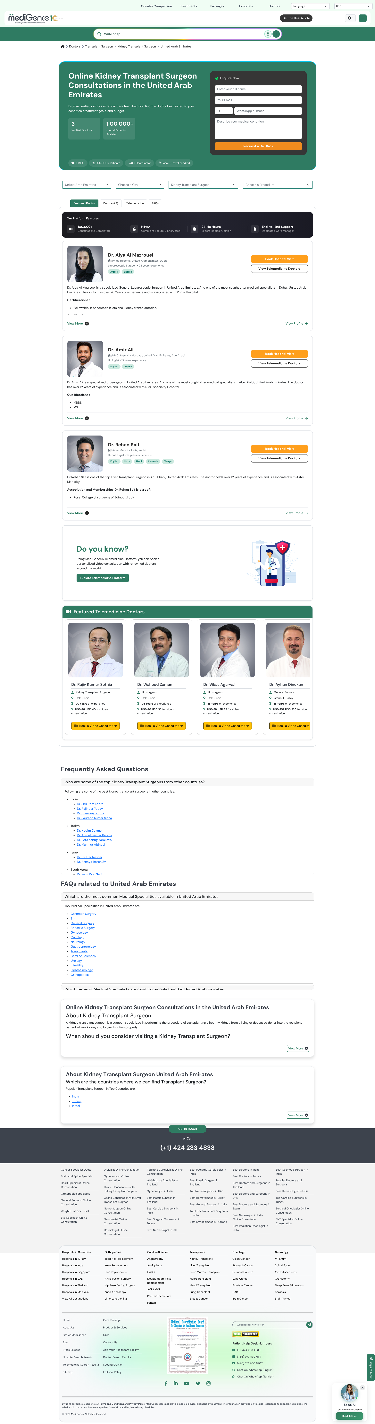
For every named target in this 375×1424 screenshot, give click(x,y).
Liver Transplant (200, 1265)
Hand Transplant (200, 1285)
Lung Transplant (200, 1292)
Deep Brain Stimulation (289, 1285)
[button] (363, 18)
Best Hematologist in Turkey (207, 1197)
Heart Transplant (200, 1278)
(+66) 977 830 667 (248, 1356)
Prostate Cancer (242, 1285)
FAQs (155, 203)
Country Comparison (156, 6)
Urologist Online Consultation (122, 1169)
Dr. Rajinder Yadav (90, 809)
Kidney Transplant (201, 1258)
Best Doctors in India (246, 1169)
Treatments (188, 6)
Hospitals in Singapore (76, 1272)
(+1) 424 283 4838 (187, 1148)
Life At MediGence (74, 1335)
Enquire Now (371, 1369)
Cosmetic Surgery (83, 914)
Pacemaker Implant (159, 1296)
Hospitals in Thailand (75, 1285)
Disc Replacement (116, 1272)
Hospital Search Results (78, 1357)
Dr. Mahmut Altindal (91, 845)
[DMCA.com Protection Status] (245, 1334)
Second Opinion (113, 1364)
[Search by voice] (268, 34)
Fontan (151, 1302)
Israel (76, 1106)
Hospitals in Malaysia (75, 1292)
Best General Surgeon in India (208, 1204)
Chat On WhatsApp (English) (254, 1370)
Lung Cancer (240, 1278)
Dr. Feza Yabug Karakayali (95, 840)
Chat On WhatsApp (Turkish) (254, 1376)
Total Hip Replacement (119, 1258)
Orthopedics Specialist (75, 1193)
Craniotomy (282, 1278)
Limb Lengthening (116, 1298)
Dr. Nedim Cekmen (90, 830)
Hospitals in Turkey (74, 1258)
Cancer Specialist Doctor (76, 1169)
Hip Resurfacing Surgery (120, 1285)
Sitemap (68, 1372)
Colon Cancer (241, 1258)
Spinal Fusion (283, 1265)
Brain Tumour (283, 1298)
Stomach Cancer (243, 1265)
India (75, 1096)
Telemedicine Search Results (81, 1364)
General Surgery (82, 923)
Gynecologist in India (160, 1191)
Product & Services (115, 1327)
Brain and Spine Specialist (77, 1176)
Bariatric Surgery (83, 928)
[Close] (362, 1387)
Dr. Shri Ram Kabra (90, 804)
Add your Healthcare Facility (121, 1350)
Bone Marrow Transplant (205, 1272)
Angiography (155, 1258)
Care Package (112, 1320)
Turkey (76, 1101)
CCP (106, 1335)
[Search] (276, 34)
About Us (68, 1327)
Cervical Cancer (242, 1272)
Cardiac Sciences (83, 956)
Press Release (71, 1350)
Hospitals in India (73, 1265)
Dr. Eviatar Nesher (89, 857)
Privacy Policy (137, 1403)
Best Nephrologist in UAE (162, 1230)
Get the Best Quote (296, 18)
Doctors (274, 6)
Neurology (78, 942)
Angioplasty (154, 1265)
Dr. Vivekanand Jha (90, 813)
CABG (151, 1272)
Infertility (77, 965)
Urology (76, 961)
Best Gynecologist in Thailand (208, 1222)
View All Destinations (75, 1298)
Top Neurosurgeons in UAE (206, 1191)
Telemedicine (135, 203)
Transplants (79, 951)
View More (75, 323)
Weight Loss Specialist (75, 1211)
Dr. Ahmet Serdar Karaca (94, 835)
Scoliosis (280, 1292)
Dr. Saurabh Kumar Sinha (94, 818)
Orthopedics (80, 975)
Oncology (77, 937)
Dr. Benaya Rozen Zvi (91, 862)
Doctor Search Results (117, 1357)
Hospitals (246, 6)
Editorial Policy (112, 1372)
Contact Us (110, 1342)
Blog (65, 1342)
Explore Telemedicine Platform (102, 578)
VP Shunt (280, 1258)
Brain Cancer (240, 1298)
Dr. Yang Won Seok (90, 874)
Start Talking (349, 1416)
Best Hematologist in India (292, 1191)
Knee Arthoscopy (115, 1292)
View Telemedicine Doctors (279, 269)
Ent (73, 918)
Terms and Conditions (111, 1403)
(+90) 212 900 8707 (249, 1363)
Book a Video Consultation (98, 726)
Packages (217, 6)
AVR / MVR (153, 1289)
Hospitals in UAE (72, 1278)
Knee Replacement (116, 1265)
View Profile (294, 323)
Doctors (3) (110, 203)
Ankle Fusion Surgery (118, 1278)
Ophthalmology (82, 970)
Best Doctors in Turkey (247, 1176)
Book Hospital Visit (279, 259)
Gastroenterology (83, 947)
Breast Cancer (199, 1298)
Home (66, 1320)
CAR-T (236, 1292)
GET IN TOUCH (187, 1129)
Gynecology (79, 932)
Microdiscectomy (286, 1272)
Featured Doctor (84, 203)
